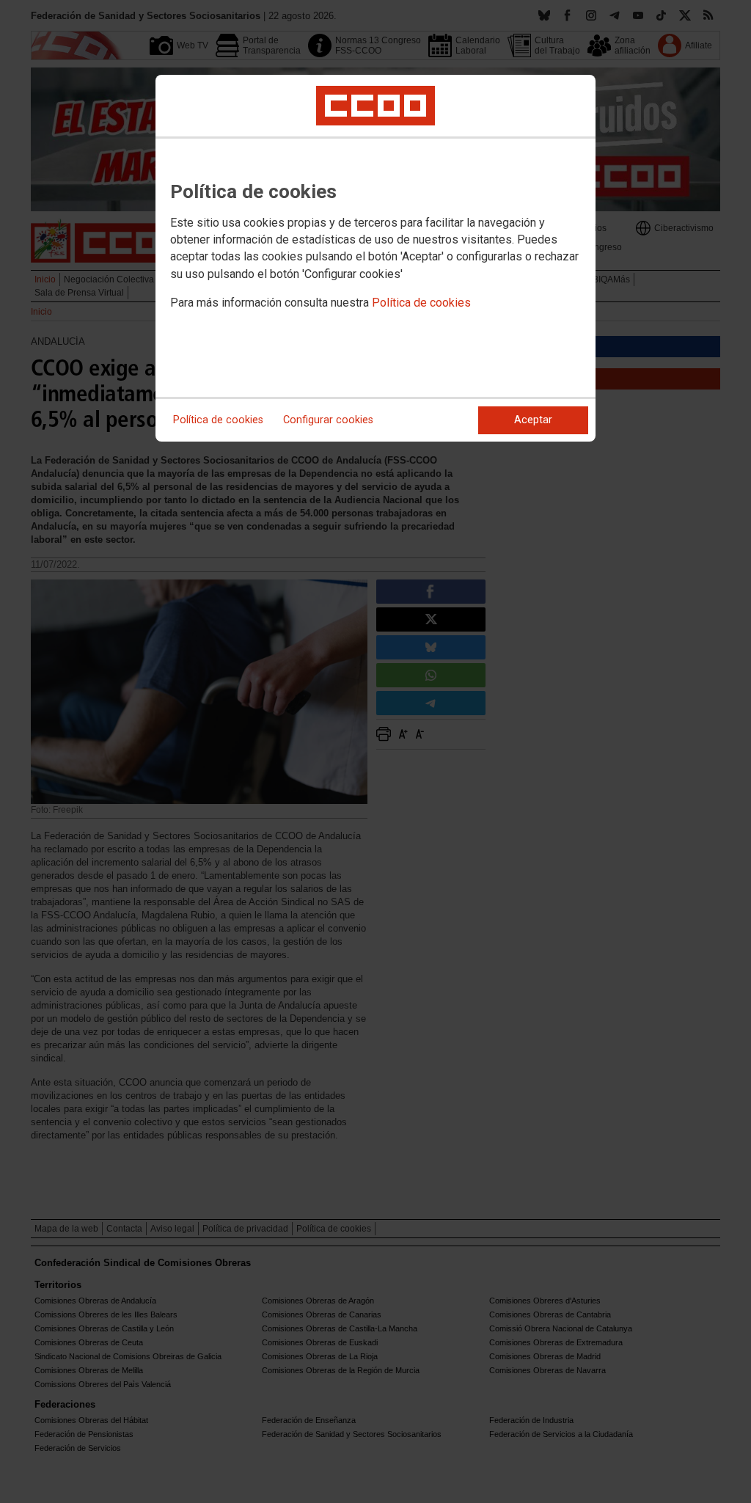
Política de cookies (421, 303)
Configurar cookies (328, 420)
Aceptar (533, 420)
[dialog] (375, 258)
